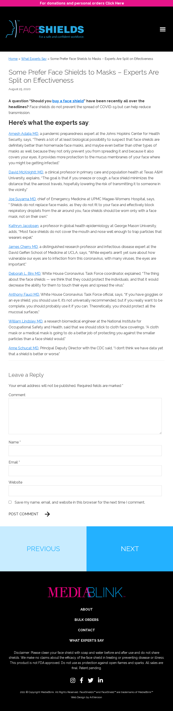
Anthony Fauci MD (24, 294)
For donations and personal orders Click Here (82, 3)
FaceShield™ (108, 692)
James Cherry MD (23, 247)
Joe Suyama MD (22, 199)
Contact (86, 630)
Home (13, 59)
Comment (17, 395)
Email (14, 462)
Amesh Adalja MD (23, 134)
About (86, 609)
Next (130, 549)
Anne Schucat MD (24, 348)
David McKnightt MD (26, 172)
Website (15, 482)
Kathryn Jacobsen (24, 226)
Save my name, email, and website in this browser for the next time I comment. (80, 502)
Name (15, 442)
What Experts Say (34, 59)
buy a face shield (68, 101)
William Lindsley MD (26, 321)
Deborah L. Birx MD (25, 273)
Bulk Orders (87, 620)
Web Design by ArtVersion (86, 697)
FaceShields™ (88, 692)
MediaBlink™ (145, 692)
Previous (43, 549)
